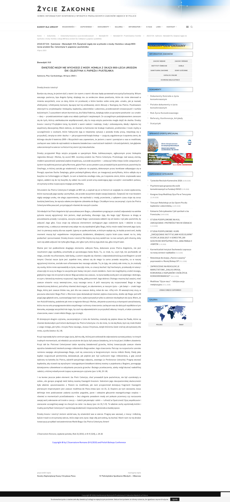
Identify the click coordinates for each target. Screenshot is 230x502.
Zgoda (174, 499)
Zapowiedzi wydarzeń (161, 174)
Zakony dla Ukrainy (47, 27)
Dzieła (181, 66)
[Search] (191, 27)
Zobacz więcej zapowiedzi (170, 290)
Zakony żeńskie (181, 61)
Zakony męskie (159, 61)
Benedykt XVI (103, 36)
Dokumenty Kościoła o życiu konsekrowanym (77, 36)
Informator (134, 27)
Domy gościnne (181, 70)
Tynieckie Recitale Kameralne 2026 (166, 180)
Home (39, 36)
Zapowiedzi (86, 27)
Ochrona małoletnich (170, 80)
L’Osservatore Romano (76, 442)
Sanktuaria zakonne (159, 70)
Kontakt (171, 27)
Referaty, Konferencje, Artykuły (166, 118)
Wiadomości (68, 27)
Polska (159, 324)
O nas (149, 27)
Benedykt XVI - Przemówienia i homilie (127, 36)
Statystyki (155, 123)
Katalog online (170, 75)
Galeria (119, 27)
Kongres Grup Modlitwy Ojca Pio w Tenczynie (170, 194)
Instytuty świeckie (159, 66)
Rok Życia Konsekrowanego (164, 113)
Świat (181, 324)
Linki (158, 27)
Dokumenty (103, 27)
